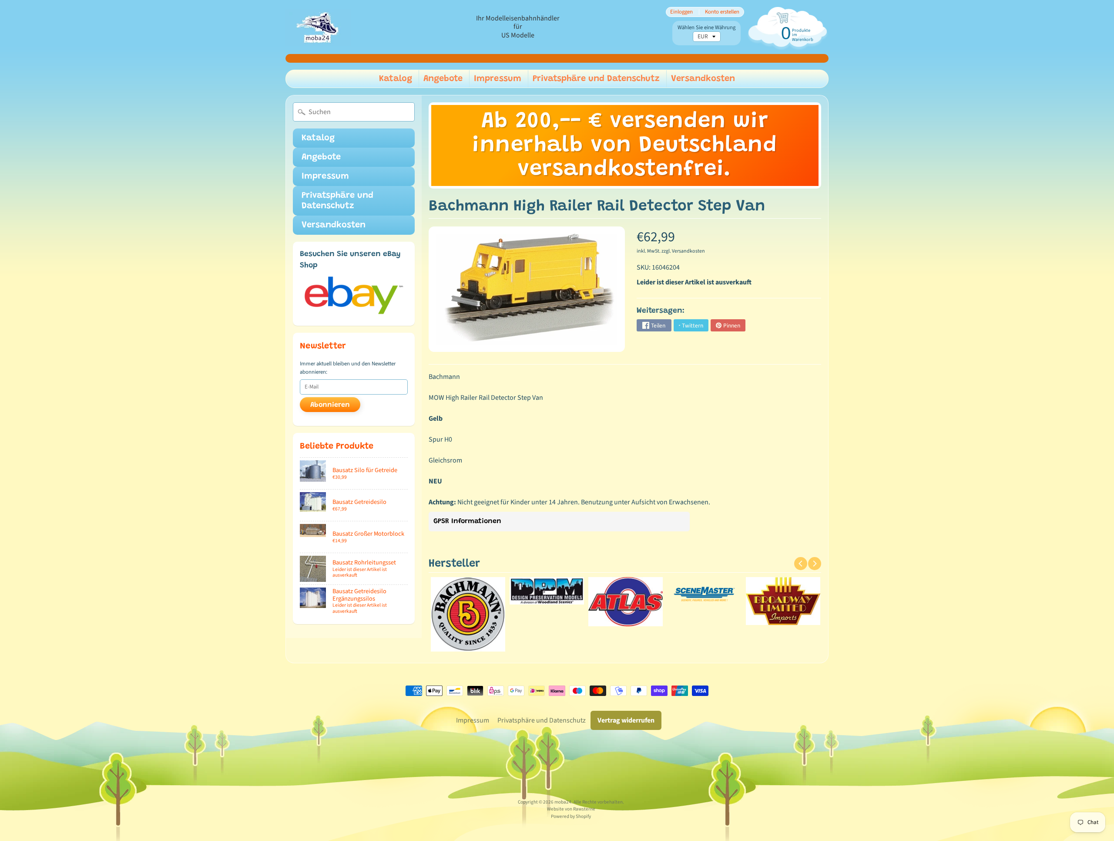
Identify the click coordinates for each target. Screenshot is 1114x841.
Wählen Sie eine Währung (706, 27)
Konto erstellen (722, 12)
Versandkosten (703, 78)
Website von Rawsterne (571, 809)
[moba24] (318, 27)
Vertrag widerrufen (625, 720)
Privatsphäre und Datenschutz (596, 78)
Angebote (443, 78)
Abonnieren (330, 405)
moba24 (562, 802)
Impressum (497, 78)
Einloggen (681, 12)
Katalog (395, 78)
